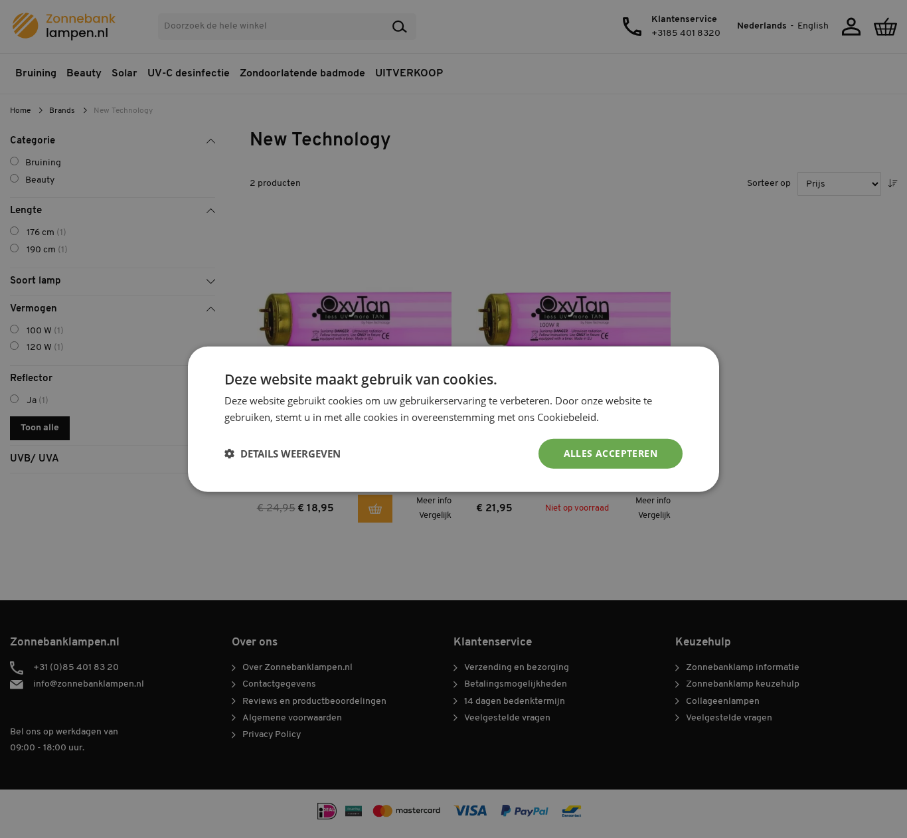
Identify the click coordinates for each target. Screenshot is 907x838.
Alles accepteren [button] (610, 453)
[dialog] (453, 419)
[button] (282, 454)
